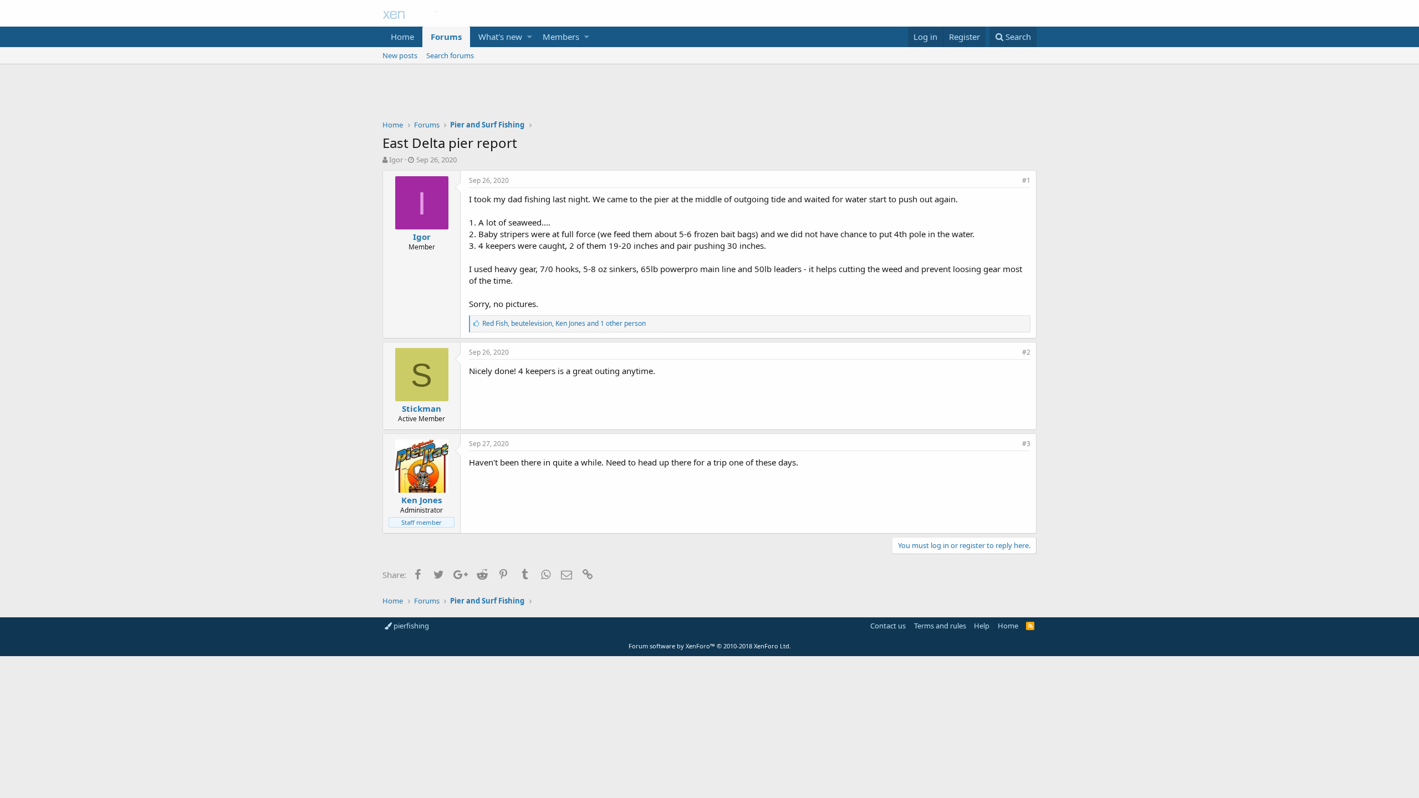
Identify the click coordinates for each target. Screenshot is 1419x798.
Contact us (888, 626)
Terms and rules (940, 626)
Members (561, 36)
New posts (399, 55)
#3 (1026, 443)
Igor (396, 160)
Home (402, 36)
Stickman (421, 408)
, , (564, 323)
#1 (1026, 180)
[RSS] (1030, 626)
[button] (529, 37)
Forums (446, 36)
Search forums (450, 55)
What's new (500, 36)
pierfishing (410, 626)
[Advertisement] (709, 95)
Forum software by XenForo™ (710, 646)
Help (981, 626)
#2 (1026, 352)
